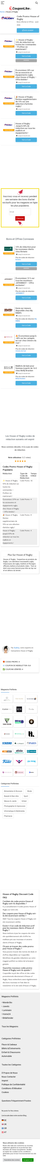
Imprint (5, 1080)
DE (5, 1120)
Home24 (6, 1014)
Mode (29, 791)
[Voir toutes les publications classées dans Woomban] (31, 721)
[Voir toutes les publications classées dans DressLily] (31, 709)
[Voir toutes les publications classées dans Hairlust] (31, 734)
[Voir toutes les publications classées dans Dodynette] (19, 772)
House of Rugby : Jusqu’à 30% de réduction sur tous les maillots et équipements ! (25, 128)
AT (5, 1132)
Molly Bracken (20, 378)
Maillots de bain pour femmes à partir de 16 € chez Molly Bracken (26, 368)
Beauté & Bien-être (11, 796)
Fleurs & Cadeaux (9, 1044)
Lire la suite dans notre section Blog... (14, 1115)
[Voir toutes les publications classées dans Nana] (19, 761)
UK (5, 1124)
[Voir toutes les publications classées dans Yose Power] (7, 721)
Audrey (16, 648)
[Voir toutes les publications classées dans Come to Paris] (31, 743)
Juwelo (6, 1006)
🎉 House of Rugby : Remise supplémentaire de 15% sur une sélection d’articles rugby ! (26, 101)
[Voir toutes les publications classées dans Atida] (19, 751)
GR (5, 1128)
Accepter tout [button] (27, 1160)
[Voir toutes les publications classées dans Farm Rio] (7, 709)
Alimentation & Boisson (13, 791)
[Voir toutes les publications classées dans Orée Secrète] (19, 699)
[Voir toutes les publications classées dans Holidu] (31, 751)
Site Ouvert (29, 30)
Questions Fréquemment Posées (16, 1101)
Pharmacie (8, 816)
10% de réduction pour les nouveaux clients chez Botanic (26, 249)
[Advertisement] (20, 166)
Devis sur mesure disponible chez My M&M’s (24, 310)
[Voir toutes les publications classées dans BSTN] (19, 709)
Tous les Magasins (10, 1026)
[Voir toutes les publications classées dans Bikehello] (19, 721)
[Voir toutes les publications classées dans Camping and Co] (19, 734)
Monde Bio (7, 1002)
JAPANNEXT (20, 293)
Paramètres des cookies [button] (12, 1160)
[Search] (36, 3)
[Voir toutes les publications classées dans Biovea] (7, 743)
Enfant (24, 801)
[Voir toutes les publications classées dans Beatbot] (31, 772)
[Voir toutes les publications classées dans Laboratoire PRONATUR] (7, 699)
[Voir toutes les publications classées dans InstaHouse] (19, 743)
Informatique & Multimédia (14, 811)
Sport (26, 796)
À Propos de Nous (10, 1073)
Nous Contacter (9, 1077)
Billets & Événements (11, 1048)
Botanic (18, 259)
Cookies (5, 1092)
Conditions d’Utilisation (12, 1088)
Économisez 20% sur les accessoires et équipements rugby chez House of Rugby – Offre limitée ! (26, 75)
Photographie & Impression (14, 806)
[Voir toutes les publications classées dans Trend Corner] (7, 772)
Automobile (7, 1056)
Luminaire (7, 1010)
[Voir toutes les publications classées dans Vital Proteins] (31, 761)
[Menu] (2, 3)
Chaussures (15, 1052)
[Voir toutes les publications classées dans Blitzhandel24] (31, 699)
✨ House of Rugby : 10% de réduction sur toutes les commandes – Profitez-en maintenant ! (26, 44)
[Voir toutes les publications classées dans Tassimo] (7, 734)
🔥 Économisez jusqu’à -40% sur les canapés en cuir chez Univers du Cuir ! (26, 339)
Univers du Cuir (21, 351)
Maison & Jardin (10, 801)
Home (2, 12)
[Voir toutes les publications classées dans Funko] (7, 761)
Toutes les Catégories (11, 1064)
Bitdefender (8, 1018)
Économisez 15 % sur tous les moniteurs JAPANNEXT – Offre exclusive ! (25, 281)
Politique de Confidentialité (13, 1084)
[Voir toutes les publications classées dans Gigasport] (7, 751)
